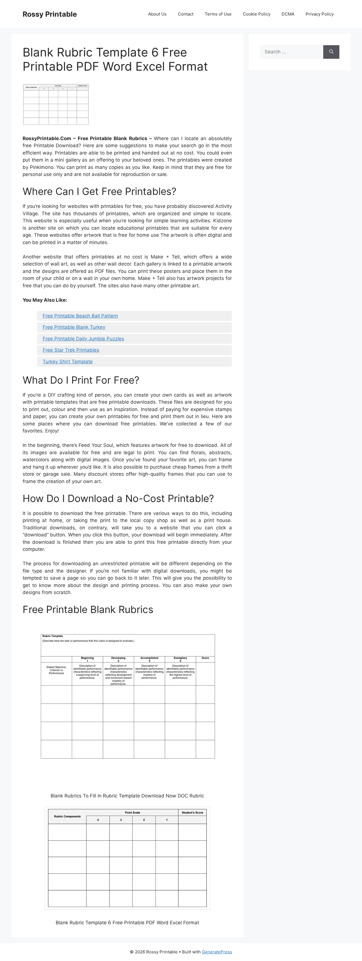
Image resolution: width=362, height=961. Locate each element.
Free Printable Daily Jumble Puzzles (83, 339)
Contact (185, 14)
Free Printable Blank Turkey (74, 327)
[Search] (331, 52)
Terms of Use (218, 14)
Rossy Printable (50, 14)
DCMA (288, 14)
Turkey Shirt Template (68, 361)
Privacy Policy (320, 14)
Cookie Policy (256, 14)
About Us (157, 14)
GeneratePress (217, 952)
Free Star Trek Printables (71, 350)
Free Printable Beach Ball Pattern (80, 316)
